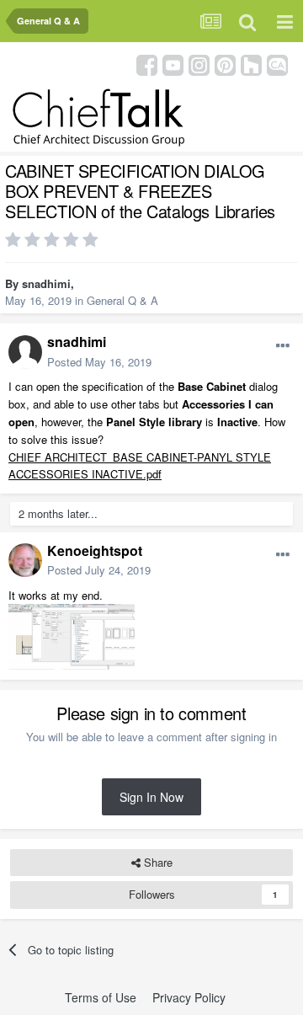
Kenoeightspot (94, 550)
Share (157, 862)
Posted (99, 362)
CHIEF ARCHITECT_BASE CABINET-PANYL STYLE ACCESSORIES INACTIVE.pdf (139, 466)
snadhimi (46, 283)
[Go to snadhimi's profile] (25, 352)
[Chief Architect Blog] (277, 63)
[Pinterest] (225, 63)
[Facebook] (146, 63)
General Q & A (122, 300)
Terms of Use (100, 997)
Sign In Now (151, 796)
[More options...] (283, 346)
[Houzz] (251, 63)
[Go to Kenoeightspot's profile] (25, 560)
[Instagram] (199, 63)
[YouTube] (172, 63)
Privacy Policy (189, 997)
